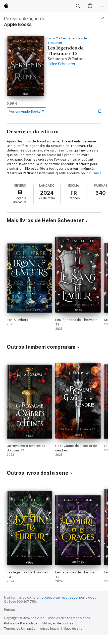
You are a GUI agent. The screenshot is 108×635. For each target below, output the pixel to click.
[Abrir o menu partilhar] (99, 111)
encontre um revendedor (59, 597)
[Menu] (102, 6)
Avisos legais (49, 628)
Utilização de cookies (57, 623)
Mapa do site (73, 628)
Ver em (24, 111)
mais (97, 173)
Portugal (10, 610)
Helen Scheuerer (61, 64)
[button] (78, 6)
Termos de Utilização (19, 628)
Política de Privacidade (20, 623)
